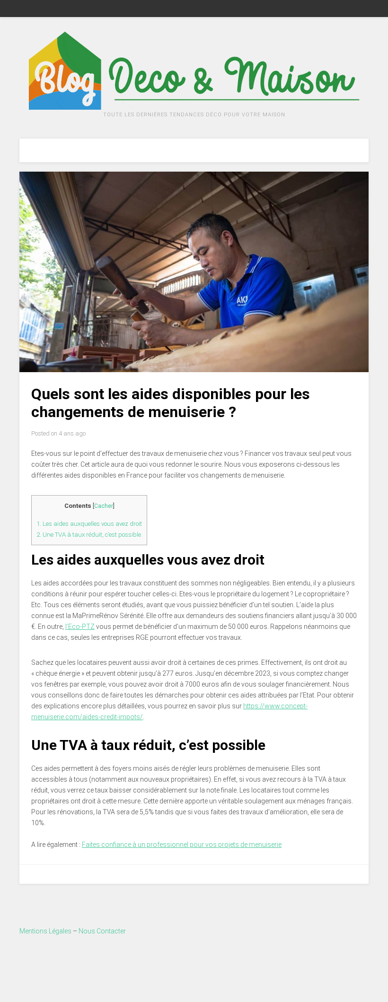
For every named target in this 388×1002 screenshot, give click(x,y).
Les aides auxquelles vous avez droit (89, 523)
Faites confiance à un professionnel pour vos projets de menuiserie (182, 844)
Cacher (103, 506)
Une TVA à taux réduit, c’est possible (88, 534)
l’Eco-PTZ (80, 626)
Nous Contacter (102, 931)
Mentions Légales (45, 931)
